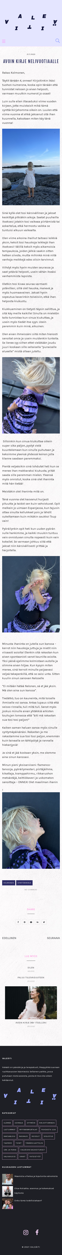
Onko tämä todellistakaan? (28, 1200)
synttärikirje (24, 883)
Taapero (8, 1143)
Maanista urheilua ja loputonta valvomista (36, 1176)
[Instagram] (25, 1232)
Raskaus (23, 1136)
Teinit (19, 1143)
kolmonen (9, 883)
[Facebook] (37, 1232)
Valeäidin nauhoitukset (32, 1150)
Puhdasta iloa (48, 1130)
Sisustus (48, 1136)
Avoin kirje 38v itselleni (31, 1022)
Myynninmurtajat (28, 1130)
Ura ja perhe (10, 1150)
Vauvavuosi (10, 1157)
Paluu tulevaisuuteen (31, 977)
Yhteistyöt (35, 1157)
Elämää (7, 1123)
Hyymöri (31, 1123)
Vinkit (23, 1157)
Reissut (36, 1136)
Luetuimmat (10, 1130)
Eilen (31, 967)
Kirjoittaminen (47, 1123)
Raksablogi (9, 1136)
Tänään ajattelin (34, 1143)
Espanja (19, 1123)
